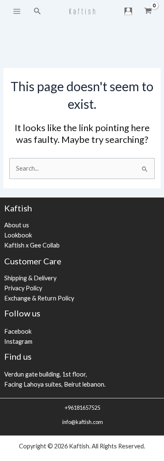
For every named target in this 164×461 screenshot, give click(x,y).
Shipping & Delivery (30, 278)
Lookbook (18, 235)
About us (16, 225)
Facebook (18, 331)
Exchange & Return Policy (39, 298)
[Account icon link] (128, 11)
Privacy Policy (23, 288)
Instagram (18, 341)
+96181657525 (82, 407)
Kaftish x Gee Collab (32, 245)
